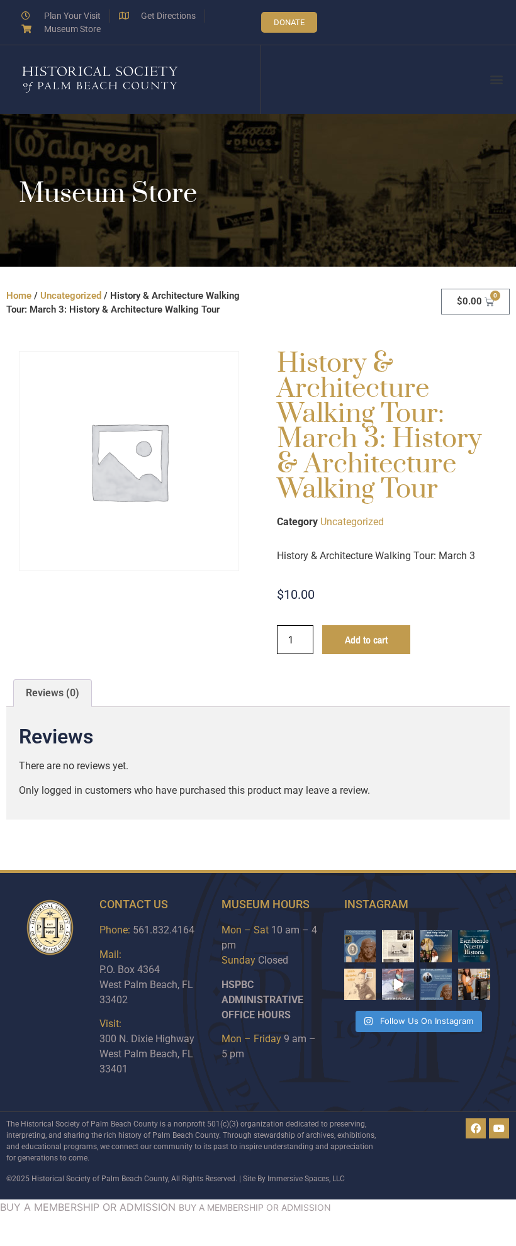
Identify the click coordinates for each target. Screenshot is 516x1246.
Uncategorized (70, 295)
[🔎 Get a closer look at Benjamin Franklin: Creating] (436, 985)
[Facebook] (476, 1128)
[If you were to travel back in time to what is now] (398, 946)
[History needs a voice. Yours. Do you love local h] (436, 946)
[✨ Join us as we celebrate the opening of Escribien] (474, 946)
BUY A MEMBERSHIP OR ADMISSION (88, 1207)
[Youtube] (499, 1128)
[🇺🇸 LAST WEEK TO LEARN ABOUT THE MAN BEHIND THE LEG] (360, 946)
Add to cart (366, 640)
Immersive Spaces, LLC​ (306, 1178)
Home (18, 295)
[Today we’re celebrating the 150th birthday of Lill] (360, 985)
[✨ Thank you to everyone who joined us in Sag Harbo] (474, 985)
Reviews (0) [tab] (52, 693)
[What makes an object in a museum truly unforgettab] (398, 985)
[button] (496, 79)
